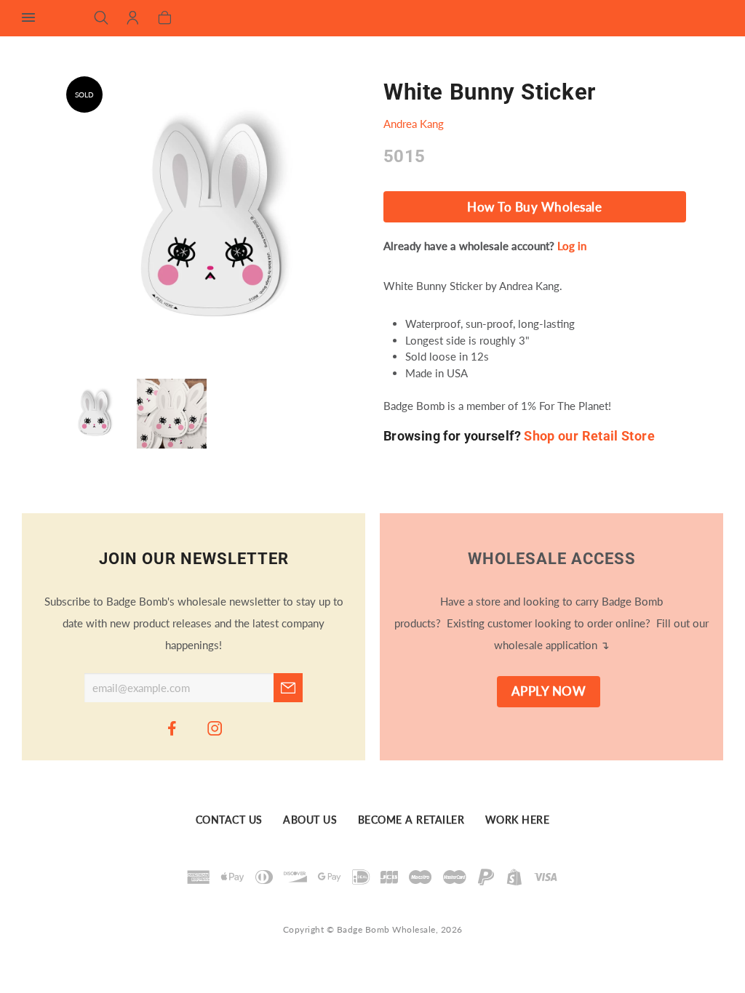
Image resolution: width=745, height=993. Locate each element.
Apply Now (548, 691)
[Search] (101, 19)
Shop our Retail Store (589, 435)
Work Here (517, 821)
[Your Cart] (164, 19)
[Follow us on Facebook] (172, 727)
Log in (571, 245)
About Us (310, 821)
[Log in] (132, 19)
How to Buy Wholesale (534, 207)
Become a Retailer (411, 821)
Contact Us (229, 821)
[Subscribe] (288, 687)
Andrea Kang (413, 123)
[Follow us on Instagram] (215, 727)
